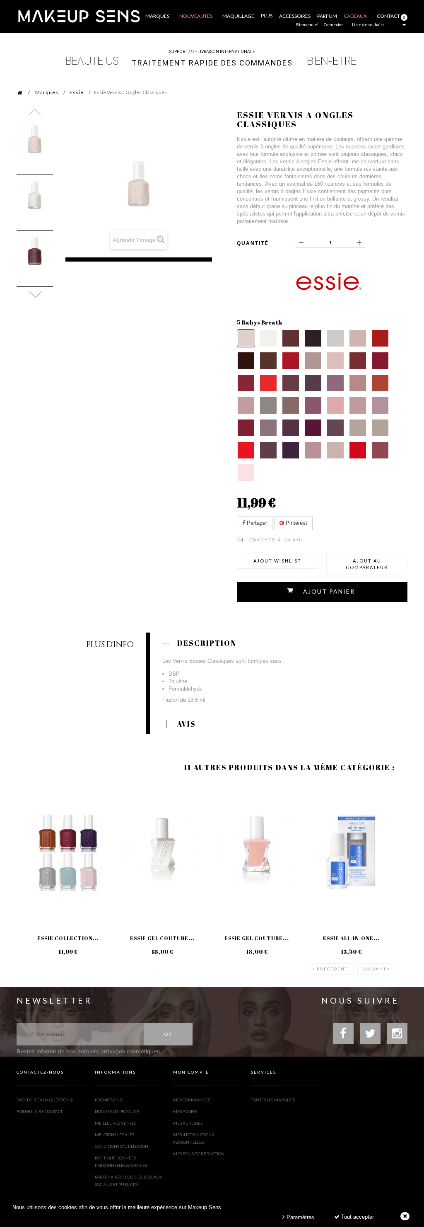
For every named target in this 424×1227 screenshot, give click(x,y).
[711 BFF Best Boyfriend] (357, 405)
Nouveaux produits (117, 1111)
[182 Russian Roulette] (380, 338)
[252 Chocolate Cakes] (268, 360)
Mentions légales (114, 1134)
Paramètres (299, 1217)
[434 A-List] (246, 383)
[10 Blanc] (268, 338)
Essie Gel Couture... (162, 938)
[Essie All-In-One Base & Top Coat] (351, 852)
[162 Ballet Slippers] (357, 338)
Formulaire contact (40, 1111)
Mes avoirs (185, 1111)
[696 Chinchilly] (268, 405)
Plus (266, 15)
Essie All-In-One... (351, 938)
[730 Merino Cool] (268, 428)
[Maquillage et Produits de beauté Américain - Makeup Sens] (79, 15)
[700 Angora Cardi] (313, 405)
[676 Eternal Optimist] (357, 383)
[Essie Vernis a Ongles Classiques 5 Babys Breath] (35, 139)
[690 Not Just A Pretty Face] (246, 405)
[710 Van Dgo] (335, 405)
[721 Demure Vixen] (380, 405)
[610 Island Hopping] (335, 383)
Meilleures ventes (115, 1122)
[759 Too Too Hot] (246, 450)
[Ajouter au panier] (33, 816)
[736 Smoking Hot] (335, 428)
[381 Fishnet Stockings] (380, 360)
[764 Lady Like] (313, 450)
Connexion (334, 24)
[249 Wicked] (246, 360)
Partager (256, 523)
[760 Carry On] (268, 450)
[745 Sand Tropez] (380, 428)
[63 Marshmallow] (335, 338)
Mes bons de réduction (198, 1153)
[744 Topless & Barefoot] (357, 428)
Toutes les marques (273, 1099)
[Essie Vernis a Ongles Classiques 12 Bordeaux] (35, 251)
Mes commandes (191, 1099)
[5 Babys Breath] (246, 338)
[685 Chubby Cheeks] (380, 383)
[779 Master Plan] (335, 450)
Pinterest (295, 523)
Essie (77, 92)
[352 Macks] (357, 360)
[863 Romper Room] (246, 472)
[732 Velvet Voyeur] (290, 428)
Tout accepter (357, 1217)
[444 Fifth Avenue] (268, 383)
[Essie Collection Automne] (68, 852)
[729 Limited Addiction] (246, 428)
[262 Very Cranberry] (290, 360)
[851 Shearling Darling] (380, 450)
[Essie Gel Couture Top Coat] (162, 852)
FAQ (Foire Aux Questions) (45, 1099)
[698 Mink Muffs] (290, 405)
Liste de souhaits (368, 24)
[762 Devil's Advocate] (290, 450)
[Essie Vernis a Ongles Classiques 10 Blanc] (35, 195)
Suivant (374, 968)
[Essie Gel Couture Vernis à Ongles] (257, 852)
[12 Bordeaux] (290, 338)
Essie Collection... (68, 938)
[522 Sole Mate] (313, 383)
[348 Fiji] (335, 360)
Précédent (332, 968)
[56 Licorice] (313, 338)
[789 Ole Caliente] (357, 450)
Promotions (108, 1099)
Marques (46, 92)
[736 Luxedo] (313, 428)
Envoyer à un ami (276, 540)
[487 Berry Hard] (290, 383)
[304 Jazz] (313, 360)
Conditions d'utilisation (121, 1146)
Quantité (253, 243)
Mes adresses (187, 1122)
